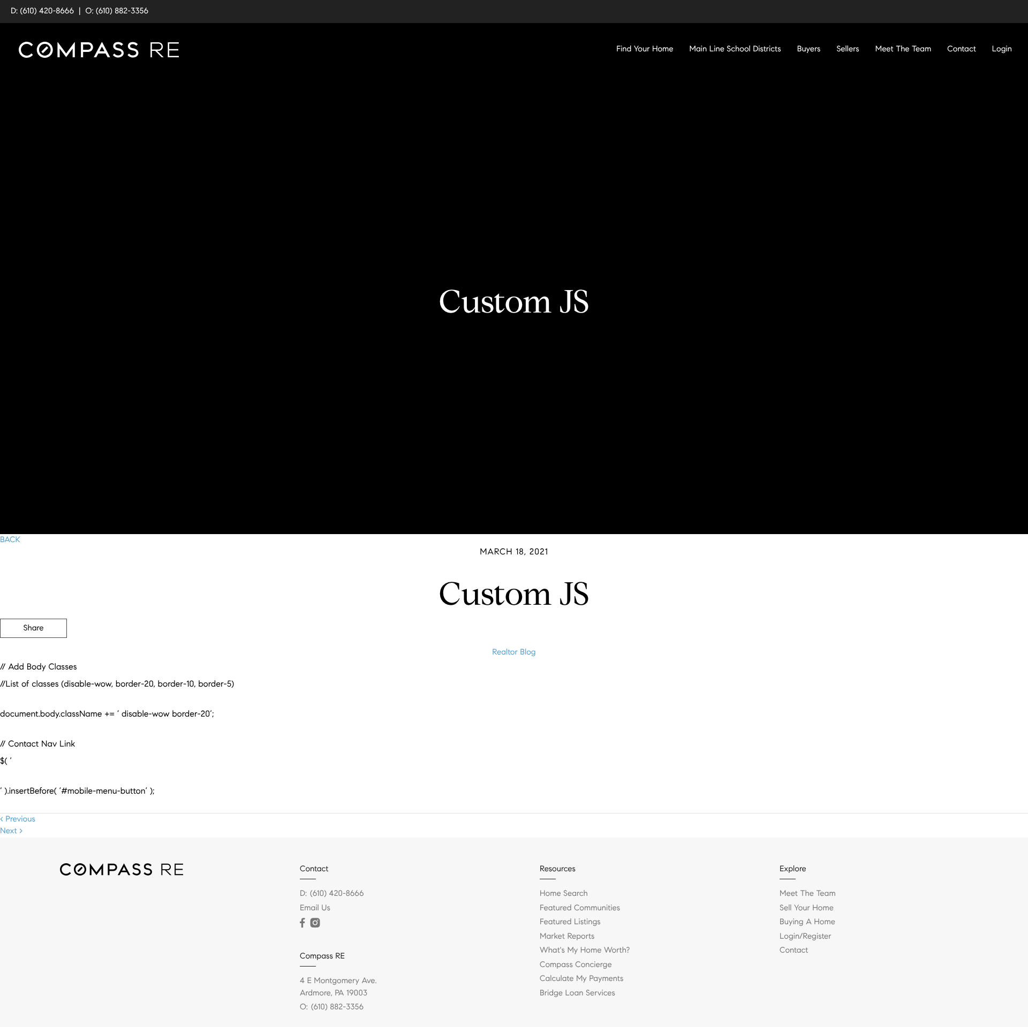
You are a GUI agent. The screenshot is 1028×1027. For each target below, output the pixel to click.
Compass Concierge (576, 965)
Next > (11, 831)
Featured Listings (570, 922)
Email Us (315, 908)
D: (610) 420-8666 (42, 11)
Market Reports (567, 936)
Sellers (847, 49)
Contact (961, 49)
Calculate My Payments (581, 979)
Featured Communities (580, 908)
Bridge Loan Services (577, 993)
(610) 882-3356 (337, 1007)
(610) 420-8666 (337, 894)
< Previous (17, 819)
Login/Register (806, 936)
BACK (10, 540)
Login (1002, 49)
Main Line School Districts (735, 49)
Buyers (809, 49)
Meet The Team (903, 49)
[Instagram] (315, 923)
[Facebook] (302, 923)
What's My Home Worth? (585, 950)
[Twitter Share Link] (33, 658)
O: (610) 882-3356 (117, 11)
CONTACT (879, 686)
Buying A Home (807, 922)
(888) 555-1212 (946, 686)
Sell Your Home (807, 908)
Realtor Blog (513, 652)
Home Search (564, 894)
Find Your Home (644, 49)
